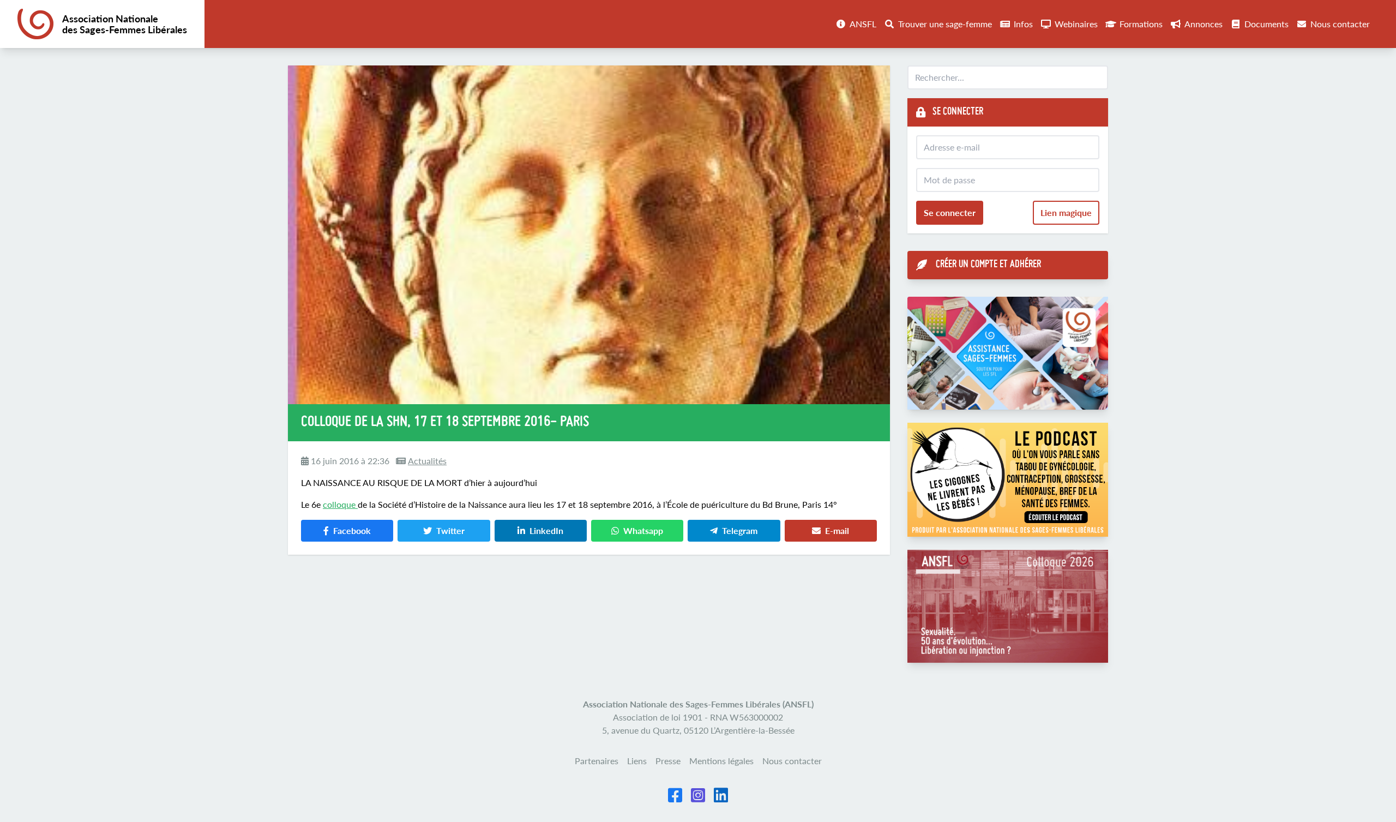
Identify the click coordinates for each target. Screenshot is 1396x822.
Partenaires (596, 760)
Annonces (1203, 24)
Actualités (427, 460)
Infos (1023, 24)
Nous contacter (1340, 24)
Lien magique (1066, 212)
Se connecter (950, 212)
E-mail (837, 530)
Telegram (739, 530)
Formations (1141, 24)
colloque (340, 504)
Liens (637, 760)
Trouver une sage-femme (945, 24)
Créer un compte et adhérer (988, 264)
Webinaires (1076, 24)
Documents (1266, 24)
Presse (668, 760)
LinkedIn (546, 530)
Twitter (450, 530)
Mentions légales (721, 760)
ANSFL (863, 24)
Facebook (352, 530)
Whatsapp (643, 530)
